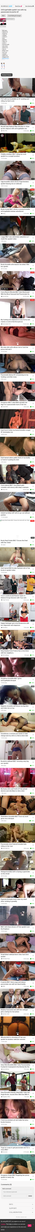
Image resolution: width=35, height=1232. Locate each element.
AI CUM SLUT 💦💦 (6, 6)
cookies (3, 1224)
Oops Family (6, 600)
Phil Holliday (6, 655)
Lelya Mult (5, 406)
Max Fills (5, 130)
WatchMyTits (6, 848)
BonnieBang (6, 1069)
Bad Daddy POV (7, 324)
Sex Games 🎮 (29, 6)
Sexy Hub (5, 489)
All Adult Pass (6, 958)
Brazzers (5, 1152)
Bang (4, 213)
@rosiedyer (5, 58)
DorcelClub (5, 296)
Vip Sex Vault (6, 1014)
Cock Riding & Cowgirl (14, 15)
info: (11, 1204)
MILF (3, 15)
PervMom (5, 627)
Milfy (4, 986)
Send (30, 1196)
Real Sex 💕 (18, 6)
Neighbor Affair (6, 1096)
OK (30, 1225)
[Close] (33, 1225)
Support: (13, 1208)
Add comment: (6, 1188)
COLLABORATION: (15, 1212)
